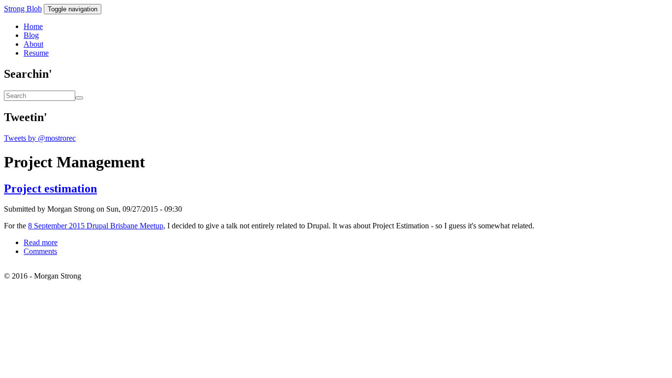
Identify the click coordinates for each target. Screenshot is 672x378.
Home (33, 26)
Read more (41, 242)
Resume (36, 53)
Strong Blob (23, 8)
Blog (31, 35)
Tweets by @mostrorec (40, 138)
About (33, 44)
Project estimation (50, 188)
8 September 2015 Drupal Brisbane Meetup (95, 225)
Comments (40, 251)
